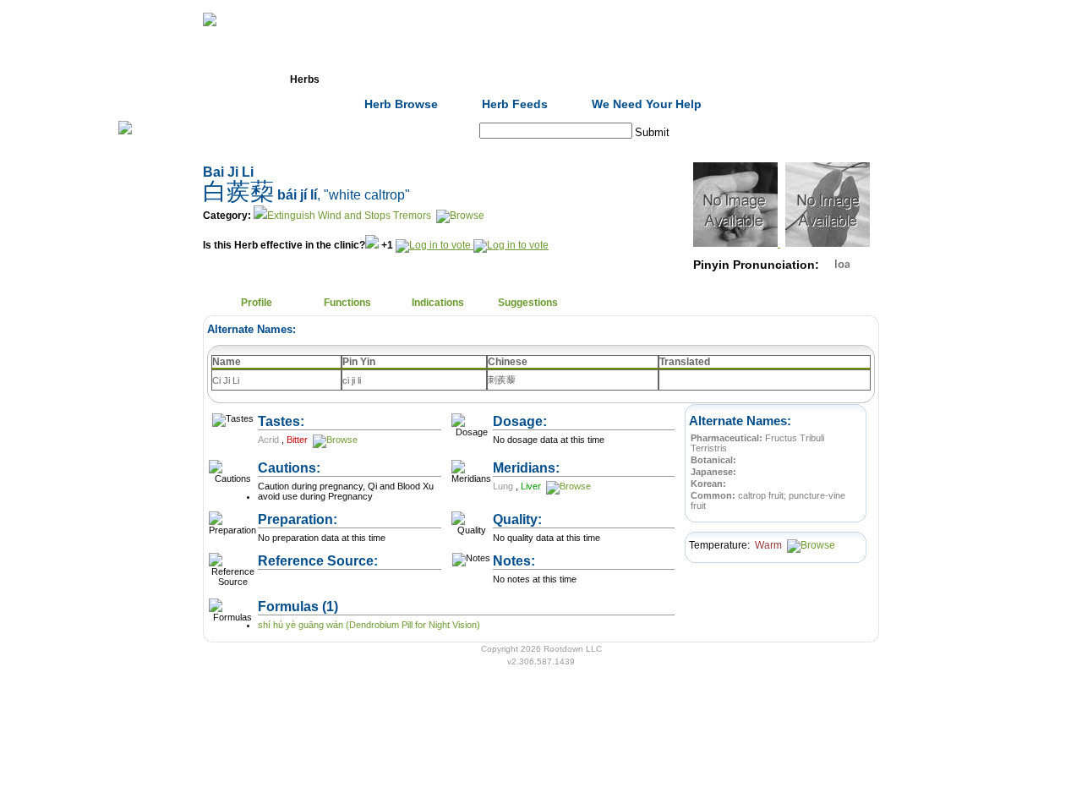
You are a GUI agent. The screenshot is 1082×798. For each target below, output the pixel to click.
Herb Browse (401, 104)
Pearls (757, 79)
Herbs (305, 79)
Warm (769, 545)
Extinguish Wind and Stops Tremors (349, 215)
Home (214, 79)
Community (667, 79)
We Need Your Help (647, 104)
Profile (256, 303)
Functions (347, 303)
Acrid (269, 440)
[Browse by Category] (459, 215)
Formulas (395, 79)
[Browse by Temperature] (809, 545)
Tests (576, 79)
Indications (438, 303)
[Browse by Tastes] (334, 440)
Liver (532, 486)
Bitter (298, 440)
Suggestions (528, 303)
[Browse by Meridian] (567, 486)
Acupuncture (486, 79)
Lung (504, 486)
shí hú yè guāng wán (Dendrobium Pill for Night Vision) (369, 625)
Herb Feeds (515, 104)
